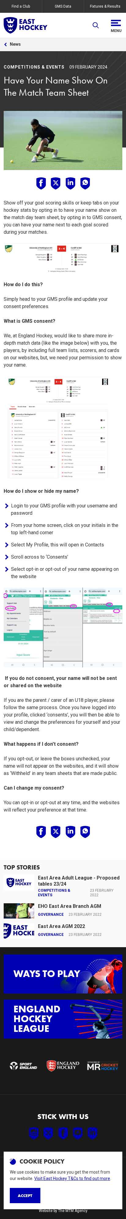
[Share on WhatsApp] (85, 183)
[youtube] (78, 1133)
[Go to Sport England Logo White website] (23, 1066)
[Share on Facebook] (41, 183)
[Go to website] (102, 1066)
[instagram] (34, 1133)
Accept (25, 1195)
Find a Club (21, 6)
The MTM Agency (72, 1211)
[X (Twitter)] (48, 1133)
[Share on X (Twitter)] (56, 183)
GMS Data (63, 6)
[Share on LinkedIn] (70, 183)
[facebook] (63, 1133)
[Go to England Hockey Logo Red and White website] (63, 1066)
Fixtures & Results (105, 6)
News (15, 44)
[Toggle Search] (96, 25)
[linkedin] (92, 1133)
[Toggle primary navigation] (116, 25)
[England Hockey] (25, 25)
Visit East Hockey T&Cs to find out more (72, 1178)
